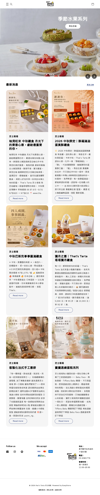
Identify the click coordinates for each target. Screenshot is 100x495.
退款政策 (58, 490)
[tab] (46, 74)
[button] (7, 4)
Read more (18, 198)
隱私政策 (50, 490)
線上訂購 (73, 26)
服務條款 (41, 490)
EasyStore (66, 485)
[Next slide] (94, 76)
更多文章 (90, 85)
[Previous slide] (87, 76)
